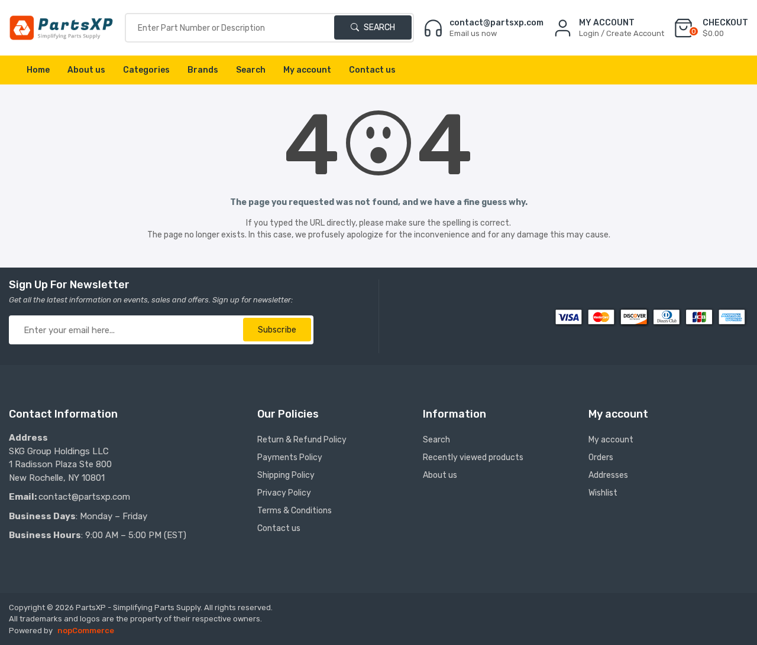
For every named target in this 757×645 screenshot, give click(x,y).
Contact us (372, 70)
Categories (146, 70)
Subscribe (277, 330)
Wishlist (602, 493)
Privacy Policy (284, 493)
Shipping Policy (286, 475)
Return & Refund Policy (302, 440)
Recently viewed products (473, 457)
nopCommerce (85, 630)
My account (307, 70)
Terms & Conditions (294, 511)
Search (378, 27)
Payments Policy (289, 457)
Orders (600, 457)
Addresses (608, 475)
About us (86, 70)
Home (38, 70)
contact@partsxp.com (84, 496)
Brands (202, 70)
